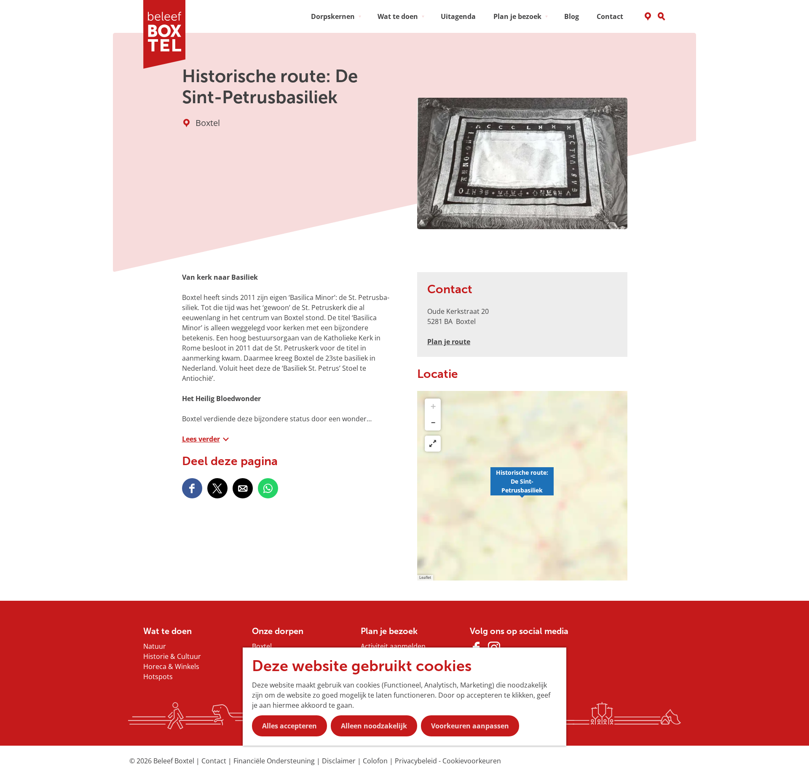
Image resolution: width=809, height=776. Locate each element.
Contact (214, 760)
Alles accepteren (289, 726)
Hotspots (158, 676)
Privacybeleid (417, 760)
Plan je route (448, 342)
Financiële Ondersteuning (274, 760)
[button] (522, 486)
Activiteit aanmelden (393, 646)
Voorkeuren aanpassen (470, 726)
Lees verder (201, 439)
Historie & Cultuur (172, 656)
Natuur (154, 646)
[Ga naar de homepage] (167, 34)
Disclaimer (339, 760)
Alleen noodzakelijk (374, 726)
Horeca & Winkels (171, 666)
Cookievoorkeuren (471, 760)
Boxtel (262, 646)
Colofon (376, 760)
